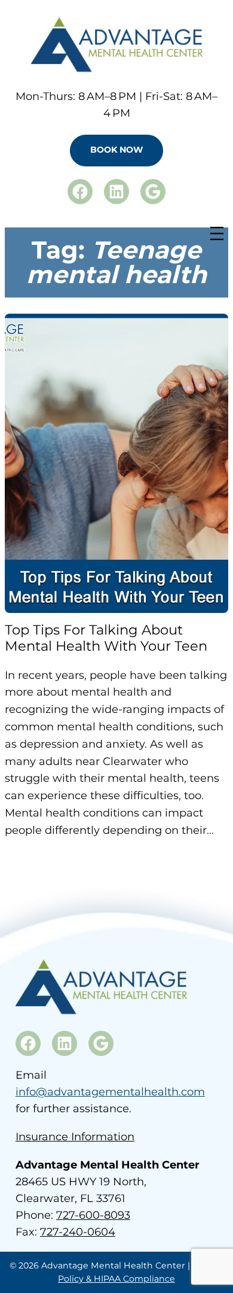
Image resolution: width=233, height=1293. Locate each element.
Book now (116, 149)
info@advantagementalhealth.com (110, 1091)
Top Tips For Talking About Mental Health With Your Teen (106, 638)
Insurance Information (75, 1136)
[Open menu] (217, 233)
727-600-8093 (93, 1215)
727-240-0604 (77, 1232)
